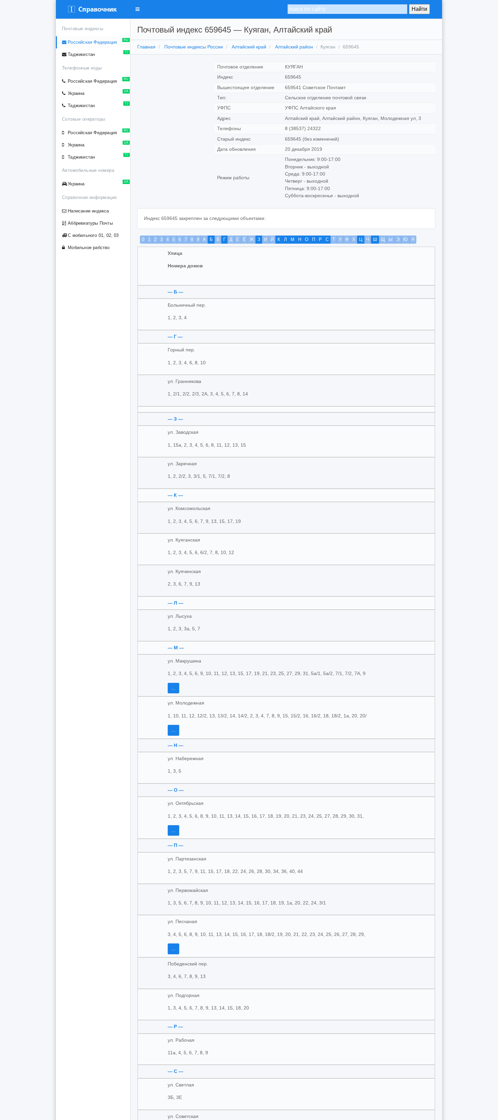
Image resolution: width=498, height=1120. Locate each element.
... (173, 688)
